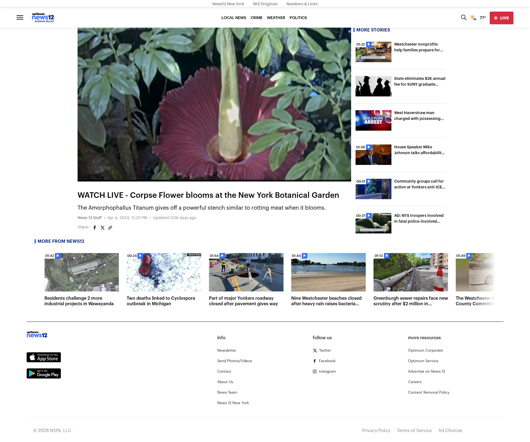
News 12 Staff (90, 218)
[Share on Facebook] (94, 227)
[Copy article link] (110, 227)
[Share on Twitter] (102, 227)
